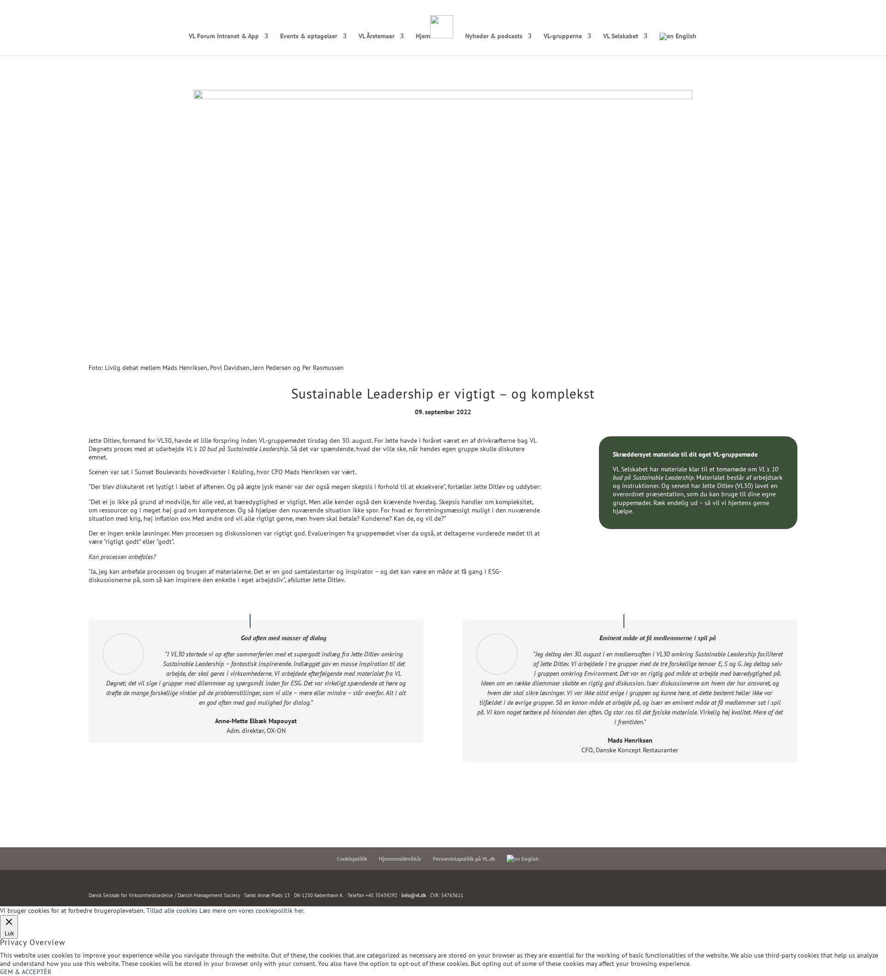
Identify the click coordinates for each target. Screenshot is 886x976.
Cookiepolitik (352, 858)
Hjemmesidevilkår (400, 858)
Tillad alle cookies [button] (172, 910)
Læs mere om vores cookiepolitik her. (252, 910)
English (685, 36)
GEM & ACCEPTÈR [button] (25, 972)
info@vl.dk (413, 895)
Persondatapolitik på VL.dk (464, 858)
